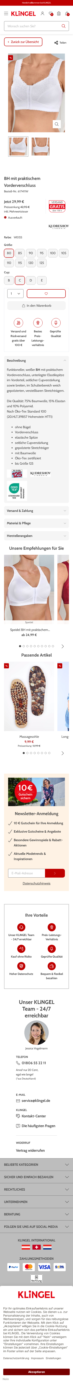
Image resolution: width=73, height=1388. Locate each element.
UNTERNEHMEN (15, 1202)
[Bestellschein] (59, 13)
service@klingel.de (36, 1100)
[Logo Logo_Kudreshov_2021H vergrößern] (59, 226)
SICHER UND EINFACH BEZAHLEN (28, 1177)
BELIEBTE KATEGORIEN (21, 1165)
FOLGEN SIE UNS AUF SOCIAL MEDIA (31, 1227)
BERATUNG (12, 1214)
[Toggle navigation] (6, 13)
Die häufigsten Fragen (38, 1126)
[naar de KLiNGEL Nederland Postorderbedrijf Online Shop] (47, 1247)
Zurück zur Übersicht (25, 42)
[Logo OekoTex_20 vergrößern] (17, 491)
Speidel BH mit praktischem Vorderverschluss (29, 630)
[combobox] (36, 26)
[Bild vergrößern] (57, 124)
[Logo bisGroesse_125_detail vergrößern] (17, 474)
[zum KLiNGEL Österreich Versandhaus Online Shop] (26, 1247)
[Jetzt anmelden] (55, 873)
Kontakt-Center (34, 1116)
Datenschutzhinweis (36, 883)
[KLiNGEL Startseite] (23, 13)
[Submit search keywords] (63, 26)
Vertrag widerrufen (30, 1150)
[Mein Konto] (43, 13)
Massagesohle (29, 737)
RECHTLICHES (14, 1189)
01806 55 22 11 (34, 1063)
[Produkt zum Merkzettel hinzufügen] (46, 293)
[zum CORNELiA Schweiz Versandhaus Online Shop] (36, 1247)
